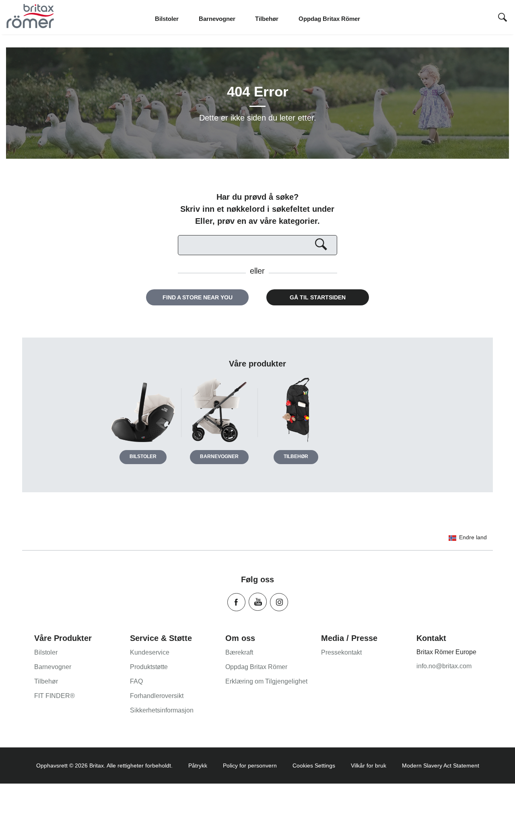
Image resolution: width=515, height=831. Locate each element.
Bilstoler (143, 456)
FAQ (136, 681)
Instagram (279, 602)
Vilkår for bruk (368, 765)
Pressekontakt (341, 652)
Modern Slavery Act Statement (440, 765)
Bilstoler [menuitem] (167, 18)
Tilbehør (296, 456)
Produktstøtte (149, 666)
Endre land (473, 537)
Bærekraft (239, 652)
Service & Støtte (161, 638)
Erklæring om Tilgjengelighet (266, 681)
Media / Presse (349, 638)
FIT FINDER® (54, 695)
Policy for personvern (250, 765)
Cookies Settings (314, 765)
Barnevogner (219, 456)
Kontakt (431, 638)
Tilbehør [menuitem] (266, 18)
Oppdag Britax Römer (256, 666)
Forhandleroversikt (156, 695)
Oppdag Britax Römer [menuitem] (329, 18)
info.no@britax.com (444, 666)
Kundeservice (149, 652)
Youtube (258, 602)
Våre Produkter (63, 638)
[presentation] (502, 18)
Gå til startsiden (318, 297)
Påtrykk (197, 765)
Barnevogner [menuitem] (217, 18)
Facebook (236, 602)
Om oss (240, 638)
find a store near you (198, 297)
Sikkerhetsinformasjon (162, 710)
